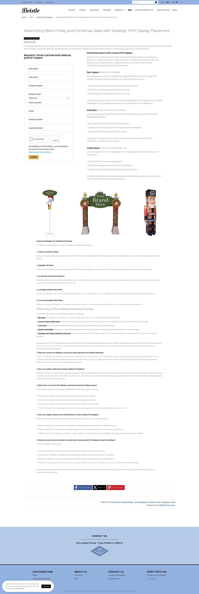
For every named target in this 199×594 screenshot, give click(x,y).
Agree (46, 586)
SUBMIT (33, 157)
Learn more (19, 589)
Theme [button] (82, 10)
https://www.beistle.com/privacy (40, 152)
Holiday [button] (107, 10)
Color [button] (72, 10)
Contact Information (116, 575)
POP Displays (163, 10)
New (130, 10)
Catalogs (50, 2)
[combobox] (145, 2)
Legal (35, 575)
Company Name (35, 86)
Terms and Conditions (41, 579)
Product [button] (119, 10)
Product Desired (35, 119)
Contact (39, 2)
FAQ (76, 579)
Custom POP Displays (44, 17)
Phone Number (35, 103)
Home (24, 17)
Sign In (164, 2)
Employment (27, 2)
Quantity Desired (35, 128)
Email (31, 111)
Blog (174, 10)
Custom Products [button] (144, 10)
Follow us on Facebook (156, 575)
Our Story (79, 575)
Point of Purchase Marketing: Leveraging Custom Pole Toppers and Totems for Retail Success (138, 502)
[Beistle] (30, 10)
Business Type (35, 94)
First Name (33, 69)
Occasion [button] (94, 10)
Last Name (33, 77)
